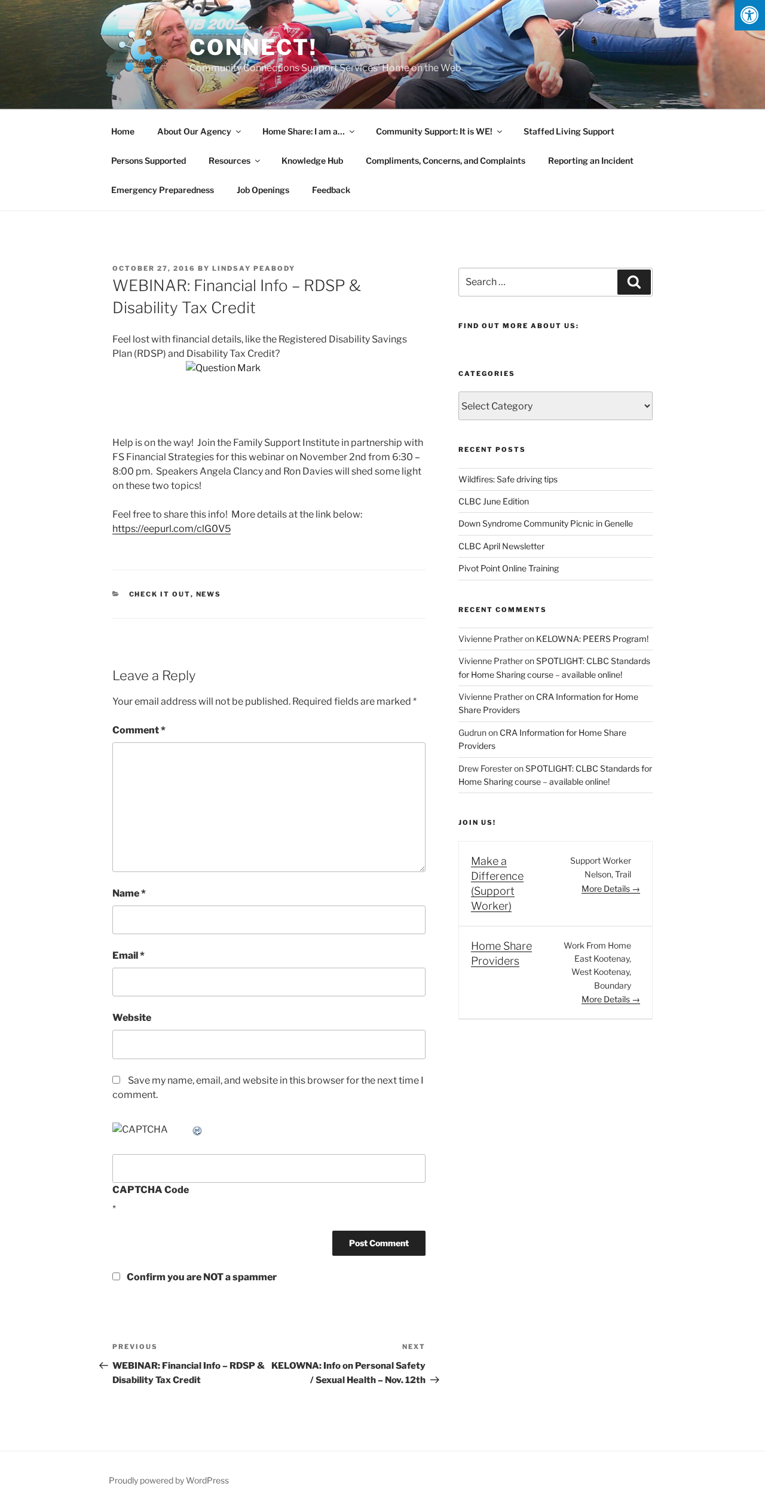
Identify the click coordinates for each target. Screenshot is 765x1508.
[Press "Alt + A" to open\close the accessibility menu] (750, 15)
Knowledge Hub (312, 160)
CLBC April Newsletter (501, 546)
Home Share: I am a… (303, 131)
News (209, 594)
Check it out (160, 594)
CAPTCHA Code (150, 1189)
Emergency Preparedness (162, 190)
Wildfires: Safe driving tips (508, 479)
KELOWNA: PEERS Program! (592, 639)
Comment (139, 730)
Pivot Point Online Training (508, 568)
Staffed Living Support (569, 131)
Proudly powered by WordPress (169, 1480)
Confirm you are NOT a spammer (201, 1277)
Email (128, 955)
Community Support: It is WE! (434, 131)
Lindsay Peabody (253, 268)
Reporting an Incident (591, 160)
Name (129, 893)
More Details (607, 888)
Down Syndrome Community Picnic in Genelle (545, 523)
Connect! (253, 47)
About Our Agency (194, 131)
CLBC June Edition (493, 501)
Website (131, 1017)
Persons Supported (148, 160)
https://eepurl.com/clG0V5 (171, 528)
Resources (229, 160)
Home (122, 131)
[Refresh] (197, 1129)
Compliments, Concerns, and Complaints (445, 160)
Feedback (331, 190)
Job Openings (263, 190)
